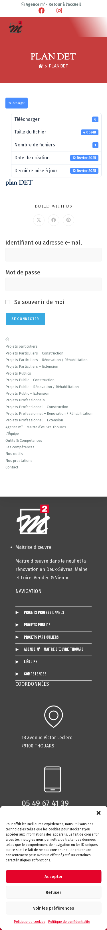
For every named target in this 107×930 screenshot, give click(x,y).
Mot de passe (22, 272)
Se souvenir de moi (38, 302)
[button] (98, 813)
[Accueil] (41, 66)
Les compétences (20, 447)
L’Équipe (12, 433)
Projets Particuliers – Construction (34, 353)
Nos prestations (19, 460)
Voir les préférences (53, 908)
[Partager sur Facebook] (53, 220)
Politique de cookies (29, 922)
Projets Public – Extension (27, 393)
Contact (11, 467)
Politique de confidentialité (69, 922)
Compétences (35, 674)
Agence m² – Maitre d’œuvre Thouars (35, 427)
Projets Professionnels (25, 400)
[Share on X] (39, 220)
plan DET (58, 66)
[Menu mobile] (94, 27)
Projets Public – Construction (29, 380)
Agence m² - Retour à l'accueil (53, 4)
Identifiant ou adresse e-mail (43, 242)
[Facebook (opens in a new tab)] (46, 10)
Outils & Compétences (23, 440)
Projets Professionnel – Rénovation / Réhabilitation (48, 413)
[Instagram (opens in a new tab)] (58, 10)
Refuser (53, 892)
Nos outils (14, 454)
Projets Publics (18, 373)
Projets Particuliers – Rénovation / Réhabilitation (46, 360)
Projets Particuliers (41, 637)
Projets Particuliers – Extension (31, 366)
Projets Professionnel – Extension (34, 420)
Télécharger (17, 103)
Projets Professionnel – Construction (36, 407)
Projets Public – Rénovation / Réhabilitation (42, 387)
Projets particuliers (21, 346)
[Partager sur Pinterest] (68, 220)
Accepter (54, 876)
